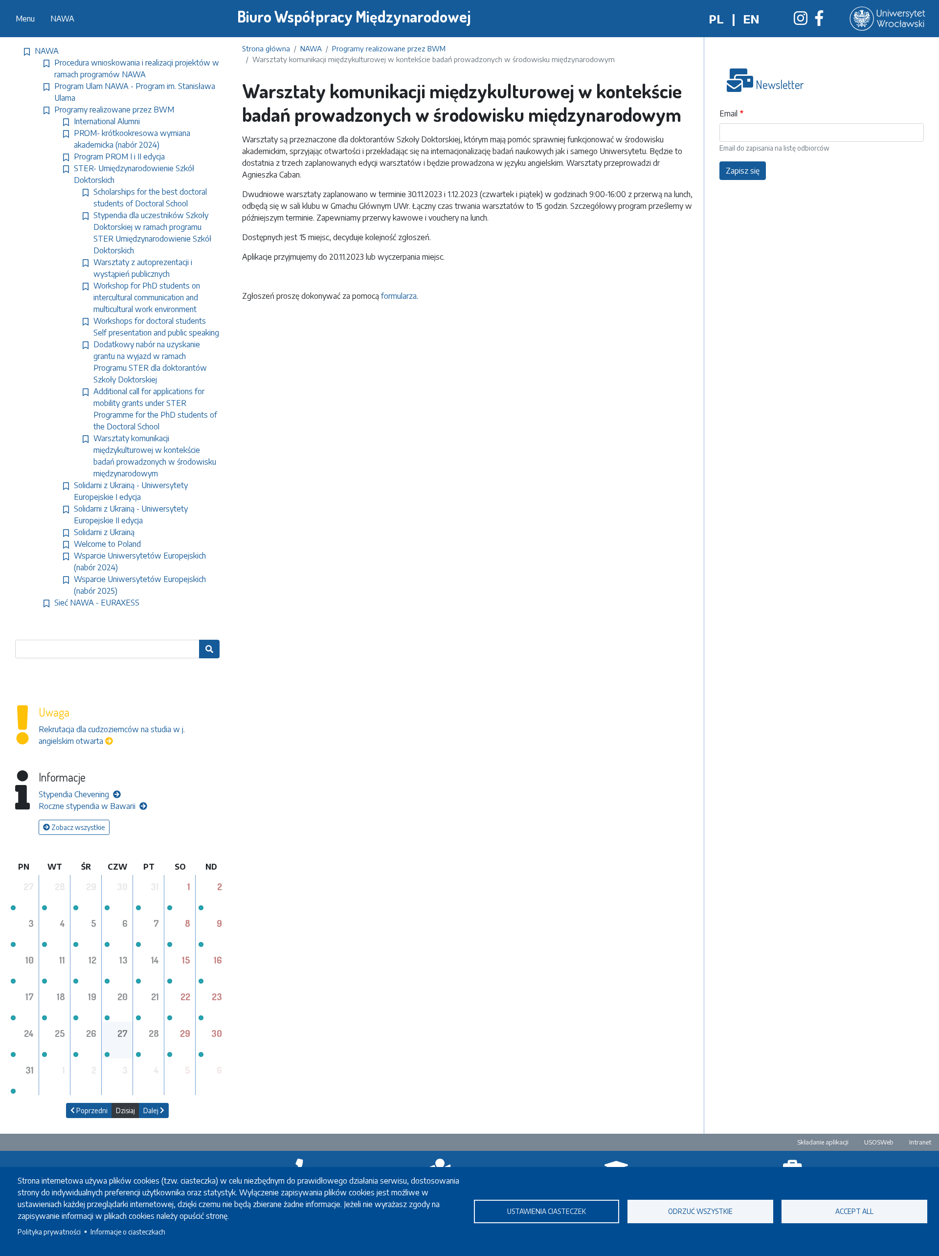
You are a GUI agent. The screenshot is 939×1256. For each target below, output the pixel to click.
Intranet (920, 1142)
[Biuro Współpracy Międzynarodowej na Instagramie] (800, 21)
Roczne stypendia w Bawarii (88, 806)
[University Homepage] (888, 18)
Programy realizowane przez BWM (389, 48)
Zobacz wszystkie (77, 827)
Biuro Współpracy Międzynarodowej (354, 16)
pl (716, 18)
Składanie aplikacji (823, 1142)
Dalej (151, 1110)
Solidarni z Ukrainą (104, 532)
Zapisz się (743, 171)
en (751, 18)
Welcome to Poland (107, 544)
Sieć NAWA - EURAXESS (96, 602)
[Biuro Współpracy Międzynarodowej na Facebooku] (819, 21)
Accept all (854, 1211)
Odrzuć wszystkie (700, 1211)
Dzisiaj (125, 1110)
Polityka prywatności (49, 1232)
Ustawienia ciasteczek (546, 1211)
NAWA (62, 18)
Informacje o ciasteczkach (127, 1232)
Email (728, 113)
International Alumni (107, 121)
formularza (398, 296)
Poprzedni (91, 1110)
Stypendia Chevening (75, 794)
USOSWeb (879, 1142)
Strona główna (266, 48)
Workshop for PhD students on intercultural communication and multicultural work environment (146, 297)
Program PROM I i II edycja (119, 156)
